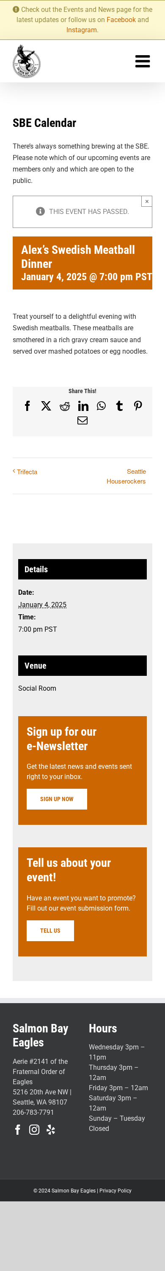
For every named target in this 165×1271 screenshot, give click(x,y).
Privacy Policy (115, 1191)
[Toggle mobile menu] (143, 61)
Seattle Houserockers (126, 476)
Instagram (81, 30)
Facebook (121, 20)
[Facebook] (18, 1130)
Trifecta (27, 471)
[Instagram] (34, 1130)
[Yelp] (51, 1130)
